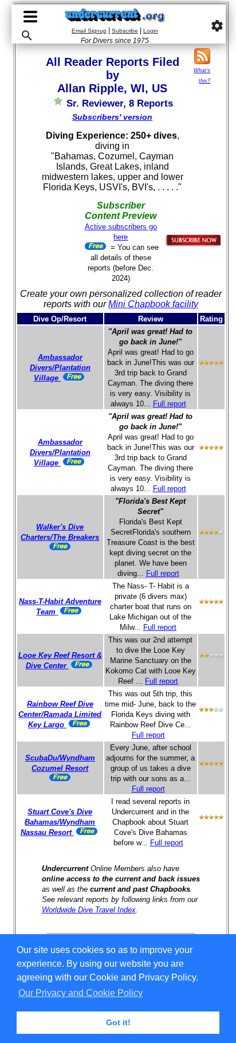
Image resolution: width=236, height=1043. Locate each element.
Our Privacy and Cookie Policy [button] (80, 993)
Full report (169, 403)
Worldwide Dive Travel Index (89, 909)
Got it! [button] (118, 1022)
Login (150, 31)
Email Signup (89, 31)
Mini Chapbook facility (153, 304)
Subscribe (125, 31)
